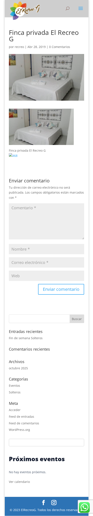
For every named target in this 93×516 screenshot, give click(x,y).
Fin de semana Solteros (26, 338)
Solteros (15, 392)
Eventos (14, 386)
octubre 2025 (18, 368)
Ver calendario (19, 482)
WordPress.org (19, 430)
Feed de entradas (21, 416)
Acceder (15, 410)
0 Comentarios (59, 47)
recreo (19, 47)
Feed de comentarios (24, 423)
